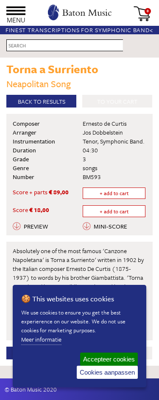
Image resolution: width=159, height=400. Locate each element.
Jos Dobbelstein (103, 132)
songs (90, 167)
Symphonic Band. (122, 141)
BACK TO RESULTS (41, 101)
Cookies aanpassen (107, 372)
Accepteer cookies (109, 359)
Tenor (90, 141)
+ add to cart (114, 193)
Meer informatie (41, 339)
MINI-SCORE (110, 226)
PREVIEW (36, 226)
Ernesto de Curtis (105, 123)
